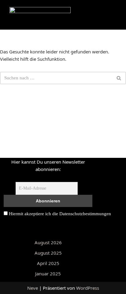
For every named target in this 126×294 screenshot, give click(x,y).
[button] (65, 12)
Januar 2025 (48, 273)
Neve (32, 288)
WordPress (87, 288)
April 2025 (48, 263)
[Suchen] (119, 78)
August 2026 (48, 242)
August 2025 (48, 253)
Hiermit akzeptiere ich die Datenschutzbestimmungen (59, 213)
